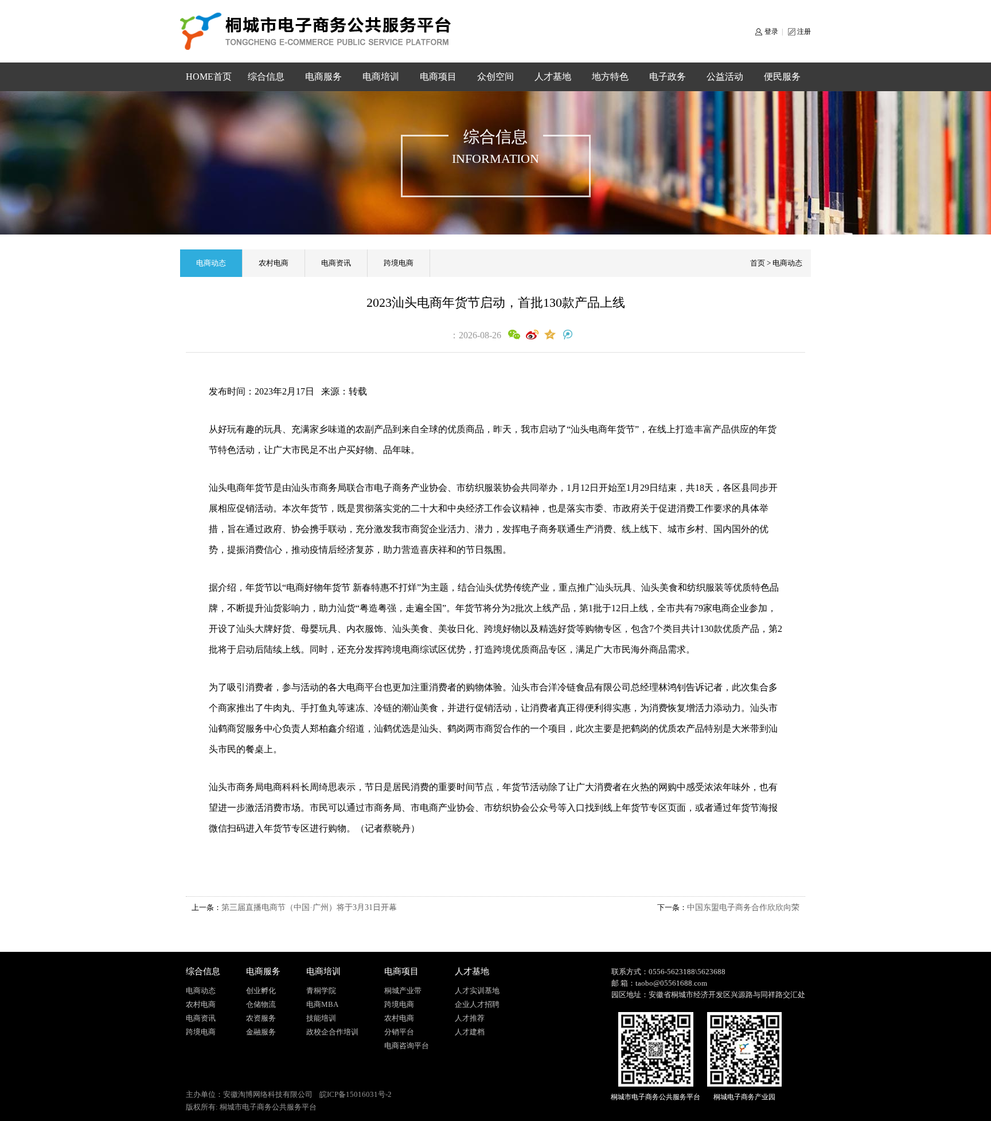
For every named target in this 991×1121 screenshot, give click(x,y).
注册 (804, 32)
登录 (771, 32)
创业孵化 (261, 990)
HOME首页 (209, 76)
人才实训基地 (477, 990)
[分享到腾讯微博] (567, 335)
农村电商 (273, 263)
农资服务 (261, 1018)
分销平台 (399, 1032)
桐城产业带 (403, 990)
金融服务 (261, 1032)
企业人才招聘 (477, 1004)
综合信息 (266, 76)
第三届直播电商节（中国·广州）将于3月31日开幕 (309, 907)
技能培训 (321, 1018)
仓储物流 (261, 1004)
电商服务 (323, 76)
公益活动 (725, 76)
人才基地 (552, 76)
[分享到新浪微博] (532, 335)
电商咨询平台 (406, 1045)
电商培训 (380, 76)
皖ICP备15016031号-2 (355, 1094)
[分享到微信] (514, 335)
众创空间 (495, 76)
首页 (757, 263)
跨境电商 (398, 263)
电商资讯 (336, 263)
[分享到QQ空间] (550, 335)
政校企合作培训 (332, 1032)
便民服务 (782, 76)
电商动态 (211, 263)
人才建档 (470, 1032)
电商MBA (322, 1004)
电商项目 (438, 76)
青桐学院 (321, 990)
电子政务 (667, 76)
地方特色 (610, 76)
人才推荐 (470, 1018)
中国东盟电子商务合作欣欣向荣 (743, 907)
